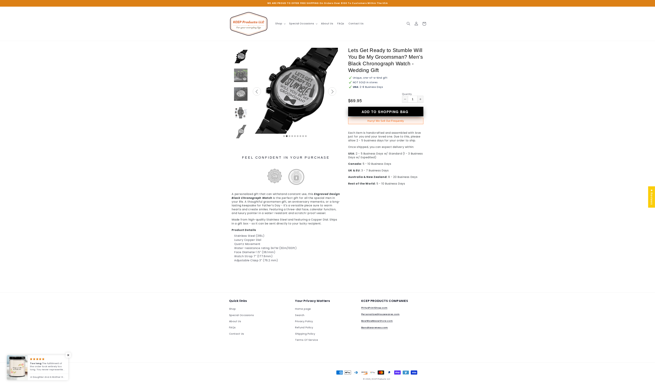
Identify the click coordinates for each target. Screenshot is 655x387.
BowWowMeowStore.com (377, 321)
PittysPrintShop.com (374, 307)
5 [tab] (295, 136)
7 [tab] (300, 136)
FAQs (232, 327)
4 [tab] (292, 136)
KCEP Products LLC (381, 379)
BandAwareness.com (374, 327)
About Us (235, 321)
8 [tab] (303, 136)
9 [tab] (305, 136)
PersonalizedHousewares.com (380, 314)
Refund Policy (304, 327)
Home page (303, 309)
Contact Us (236, 333)
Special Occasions (241, 315)
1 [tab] (284, 136)
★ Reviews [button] (652, 197)
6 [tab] (297, 136)
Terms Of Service (306, 340)
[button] (280, 23)
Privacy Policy (304, 321)
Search (299, 315)
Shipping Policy (305, 333)
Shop (232, 309)
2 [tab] (286, 136)
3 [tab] (289, 136)
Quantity (407, 94)
